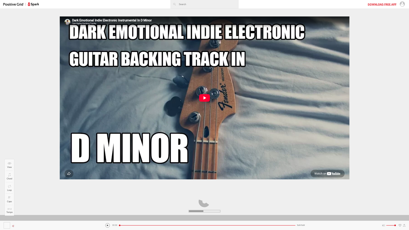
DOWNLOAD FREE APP (382, 4)
